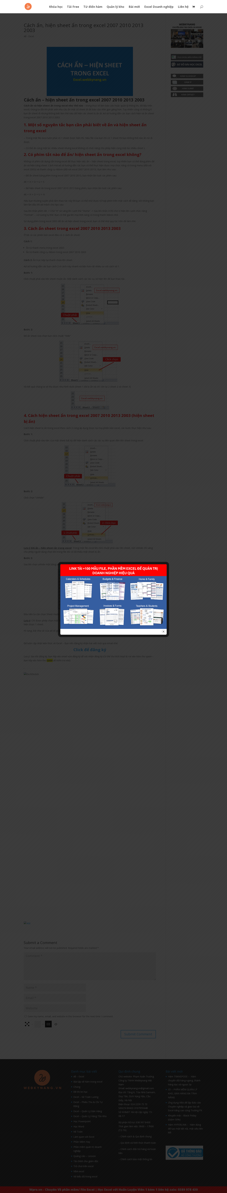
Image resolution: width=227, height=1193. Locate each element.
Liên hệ (183, 7)
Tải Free (73, 7)
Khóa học (56, 7)
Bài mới (134, 7)
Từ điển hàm (92, 7)
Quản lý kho (115, 7)
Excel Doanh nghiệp (158, 7)
